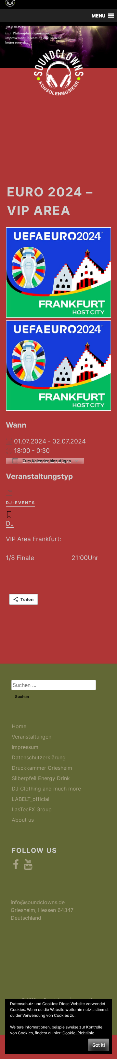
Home (19, 726)
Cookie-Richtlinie (78, 1032)
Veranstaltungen (31, 736)
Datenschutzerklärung (39, 757)
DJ (10, 523)
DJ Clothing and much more (46, 788)
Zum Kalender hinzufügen (46, 460)
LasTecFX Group (32, 809)
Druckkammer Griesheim (42, 768)
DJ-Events (20, 502)
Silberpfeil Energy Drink (41, 778)
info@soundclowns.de (38, 902)
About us (23, 819)
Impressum (25, 747)
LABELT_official (30, 799)
